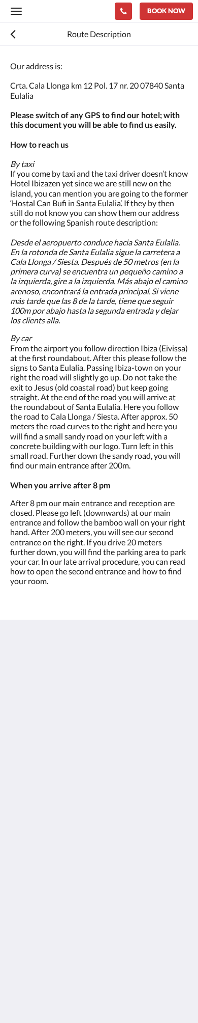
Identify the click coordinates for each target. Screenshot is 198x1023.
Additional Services (43, 930)
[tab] (99, 811)
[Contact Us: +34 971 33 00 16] (123, 11)
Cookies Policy (35, 836)
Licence (23, 862)
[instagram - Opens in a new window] (48, 780)
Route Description (42, 921)
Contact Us (30, 913)
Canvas (66, 995)
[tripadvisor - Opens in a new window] (76, 780)
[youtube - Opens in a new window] (132, 780)
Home (20, 904)
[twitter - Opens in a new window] (104, 780)
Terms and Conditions (48, 828)
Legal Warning (35, 845)
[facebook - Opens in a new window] (20, 780)
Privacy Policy (34, 854)
